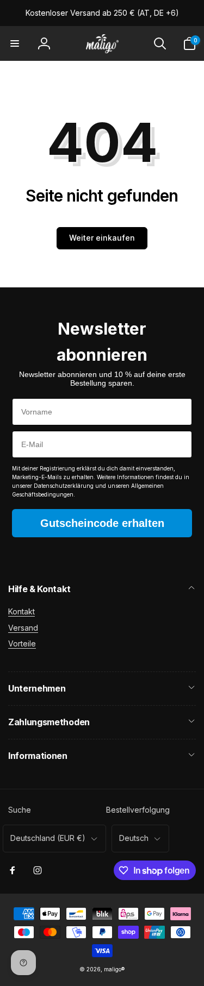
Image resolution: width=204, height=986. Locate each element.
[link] (102, 13)
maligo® (114, 969)
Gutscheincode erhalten (102, 523)
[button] (15, 43)
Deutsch (134, 838)
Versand (23, 627)
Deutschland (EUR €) (47, 838)
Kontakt (21, 611)
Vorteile (22, 643)
